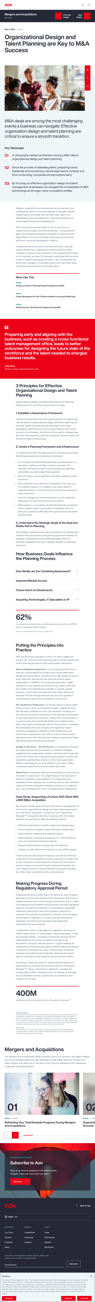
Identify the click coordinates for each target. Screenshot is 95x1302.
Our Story (9, 1232)
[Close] (91, 1276)
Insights (28, 1242)
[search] (83, 5)
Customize (9, 1298)
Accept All (84, 1298)
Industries (29, 1237)
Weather (48, 1242)
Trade (46, 1232)
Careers (8, 1237)
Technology (49, 1237)
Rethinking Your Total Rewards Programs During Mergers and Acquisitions (40, 1124)
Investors (9, 1242)
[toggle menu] (89, 4)
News (7, 1247)
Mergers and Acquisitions (21, 14)
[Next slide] (15, 1135)
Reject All (68, 1298)
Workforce (49, 1247)
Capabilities (30, 1232)
